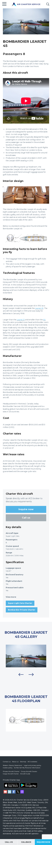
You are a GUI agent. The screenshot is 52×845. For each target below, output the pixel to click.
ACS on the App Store (11, 785)
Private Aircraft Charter (11, 771)
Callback (26, 842)
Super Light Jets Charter (20, 603)
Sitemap (23, 762)
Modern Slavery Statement (12, 765)
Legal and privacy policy (32, 765)
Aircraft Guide (25, 774)
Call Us (9, 842)
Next (31, 674)
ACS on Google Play (29, 785)
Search (47, 4)
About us (15, 762)
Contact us (7, 762)
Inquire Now (43, 842)
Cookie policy (7, 768)
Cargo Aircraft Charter (11, 774)
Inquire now (26, 509)
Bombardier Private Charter (21, 610)
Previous (21, 674)
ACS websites (32, 762)
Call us (26, 517)
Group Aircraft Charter (29, 771)
